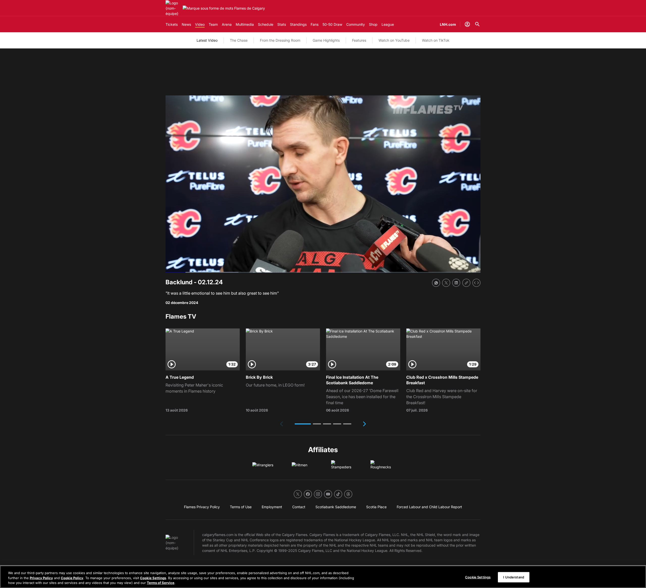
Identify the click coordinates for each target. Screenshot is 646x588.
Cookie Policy (72, 578)
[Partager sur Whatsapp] (436, 283)
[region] (323, 577)
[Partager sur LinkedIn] (456, 283)
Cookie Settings (153, 578)
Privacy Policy (41, 578)
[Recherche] (477, 24)
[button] (303, 423)
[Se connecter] (467, 24)
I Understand (513, 577)
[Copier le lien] (466, 283)
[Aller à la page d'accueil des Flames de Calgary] (173, 8)
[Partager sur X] (446, 283)
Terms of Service (160, 583)
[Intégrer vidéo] (476, 283)
